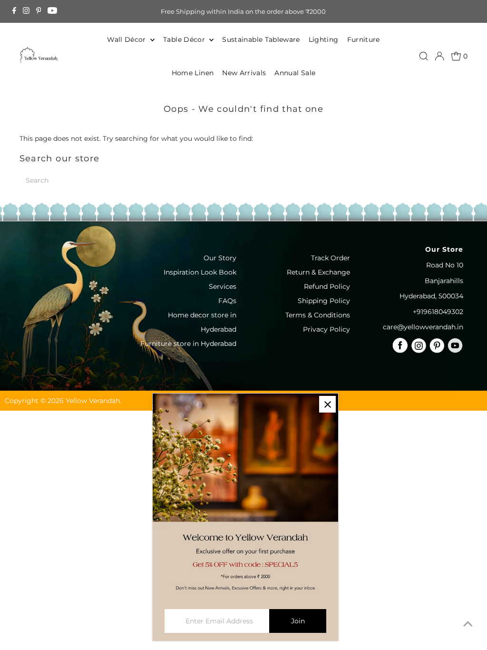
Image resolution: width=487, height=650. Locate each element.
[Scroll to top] (467, 623)
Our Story (220, 258)
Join (298, 621)
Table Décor (185, 39)
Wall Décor (127, 39)
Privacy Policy (326, 329)
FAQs (227, 300)
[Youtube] (52, 11)
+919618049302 (438, 311)
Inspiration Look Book (200, 272)
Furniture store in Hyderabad (188, 343)
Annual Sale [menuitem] (294, 73)
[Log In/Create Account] (439, 56)
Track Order (330, 258)
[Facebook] (14, 11)
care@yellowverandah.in (423, 327)
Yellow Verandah (93, 400)
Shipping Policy (324, 300)
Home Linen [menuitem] (193, 73)
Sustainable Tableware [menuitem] (261, 39)
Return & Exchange (318, 272)
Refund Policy (327, 286)
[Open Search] (423, 56)
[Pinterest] (39, 11)
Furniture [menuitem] (363, 39)
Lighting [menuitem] (324, 39)
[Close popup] (327, 404)
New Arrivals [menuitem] (244, 73)
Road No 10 (444, 265)
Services (222, 286)
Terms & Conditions (317, 315)
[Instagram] (26, 11)
